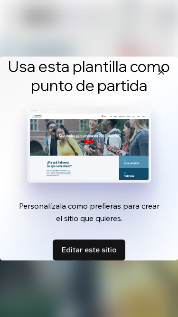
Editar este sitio (89, 249)
